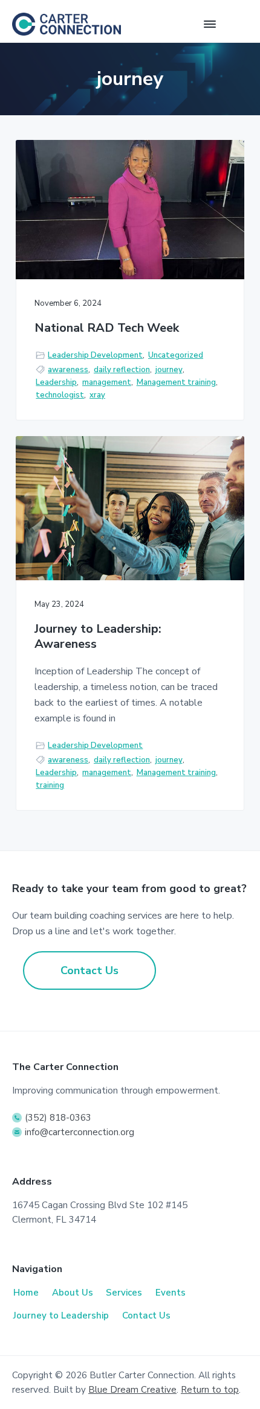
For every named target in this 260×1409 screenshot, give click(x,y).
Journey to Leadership (61, 1315)
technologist (60, 395)
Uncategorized (175, 355)
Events (170, 1293)
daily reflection (122, 369)
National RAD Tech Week (106, 328)
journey (169, 369)
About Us (72, 1293)
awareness (68, 369)
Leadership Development (95, 355)
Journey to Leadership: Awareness (97, 636)
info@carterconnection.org (79, 1132)
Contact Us (89, 970)
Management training (176, 382)
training (50, 785)
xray (97, 395)
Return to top (210, 1390)
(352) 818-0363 (58, 1118)
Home (26, 1293)
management (106, 382)
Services (124, 1293)
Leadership (56, 382)
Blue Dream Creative (132, 1390)
